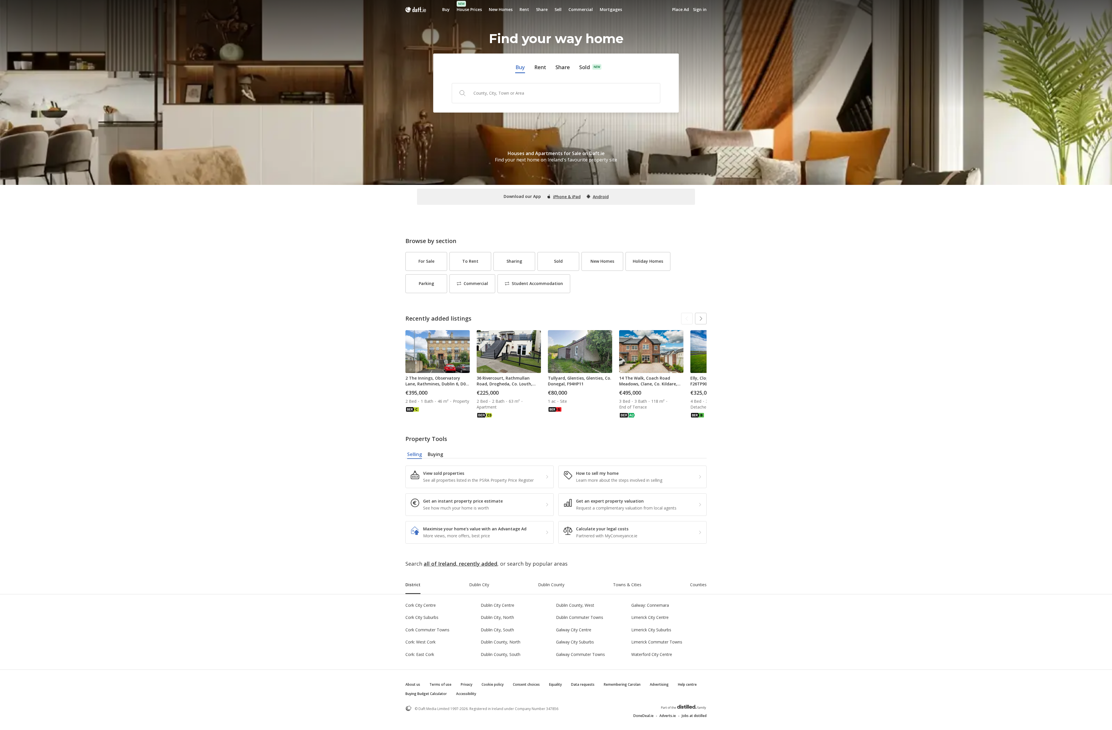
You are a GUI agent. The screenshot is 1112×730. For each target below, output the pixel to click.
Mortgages (611, 9)
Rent (524, 9)
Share (542, 9)
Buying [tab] (435, 454)
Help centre (687, 684)
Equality (555, 684)
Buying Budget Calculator (426, 693)
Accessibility (466, 693)
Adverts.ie (667, 715)
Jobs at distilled (694, 715)
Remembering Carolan (622, 684)
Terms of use (440, 684)
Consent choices (526, 684)
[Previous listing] (687, 318)
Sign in (700, 9)
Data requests (583, 684)
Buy (446, 9)
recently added (478, 563)
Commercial (580, 9)
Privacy (466, 684)
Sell (558, 9)
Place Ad (680, 9)
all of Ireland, (441, 563)
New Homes (501, 9)
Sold (584, 67)
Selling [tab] (414, 454)
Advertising (659, 684)
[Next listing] (701, 318)
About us (412, 684)
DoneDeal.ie (643, 715)
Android (601, 196)
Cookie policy (493, 684)
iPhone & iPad (567, 196)
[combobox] (556, 93)
